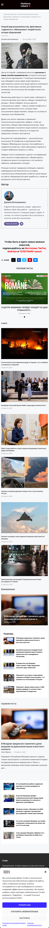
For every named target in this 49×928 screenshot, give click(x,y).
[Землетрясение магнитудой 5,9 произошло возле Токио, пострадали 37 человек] (24, 560)
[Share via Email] (35, 260)
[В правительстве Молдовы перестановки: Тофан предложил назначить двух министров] (9, 665)
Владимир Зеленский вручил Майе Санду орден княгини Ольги (23, 405)
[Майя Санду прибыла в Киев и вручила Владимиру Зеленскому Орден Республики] (24, 429)
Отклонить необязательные (24, 912)
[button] (45, 872)
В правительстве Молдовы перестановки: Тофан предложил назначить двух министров (28, 665)
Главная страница (10, 14)
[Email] (21, 224)
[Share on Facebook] (19, 260)
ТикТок (42, 248)
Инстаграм (31, 248)
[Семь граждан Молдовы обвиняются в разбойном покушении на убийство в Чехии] (9, 835)
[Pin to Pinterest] (30, 260)
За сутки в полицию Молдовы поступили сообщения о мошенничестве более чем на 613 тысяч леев (30, 823)
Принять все (25, 905)
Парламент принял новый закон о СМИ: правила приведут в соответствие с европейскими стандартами (30, 689)
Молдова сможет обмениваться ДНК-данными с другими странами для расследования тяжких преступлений (30, 811)
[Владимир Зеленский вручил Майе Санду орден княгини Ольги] (24, 386)
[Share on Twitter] (24, 260)
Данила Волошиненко (10, 39)
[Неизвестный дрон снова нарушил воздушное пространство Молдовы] (24, 517)
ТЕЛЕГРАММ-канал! (30, 251)
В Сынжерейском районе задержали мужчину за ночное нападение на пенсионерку (29, 786)
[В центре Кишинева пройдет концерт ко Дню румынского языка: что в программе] (24, 288)
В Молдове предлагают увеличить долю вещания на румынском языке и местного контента (30, 640)
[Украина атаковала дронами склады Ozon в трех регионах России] (24, 472)
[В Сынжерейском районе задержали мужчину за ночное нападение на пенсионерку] (9, 786)
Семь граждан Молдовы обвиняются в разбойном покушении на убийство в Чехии (30, 835)
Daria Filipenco (6, 752)
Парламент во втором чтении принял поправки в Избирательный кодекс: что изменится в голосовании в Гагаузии (30, 677)
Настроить (24, 918)
